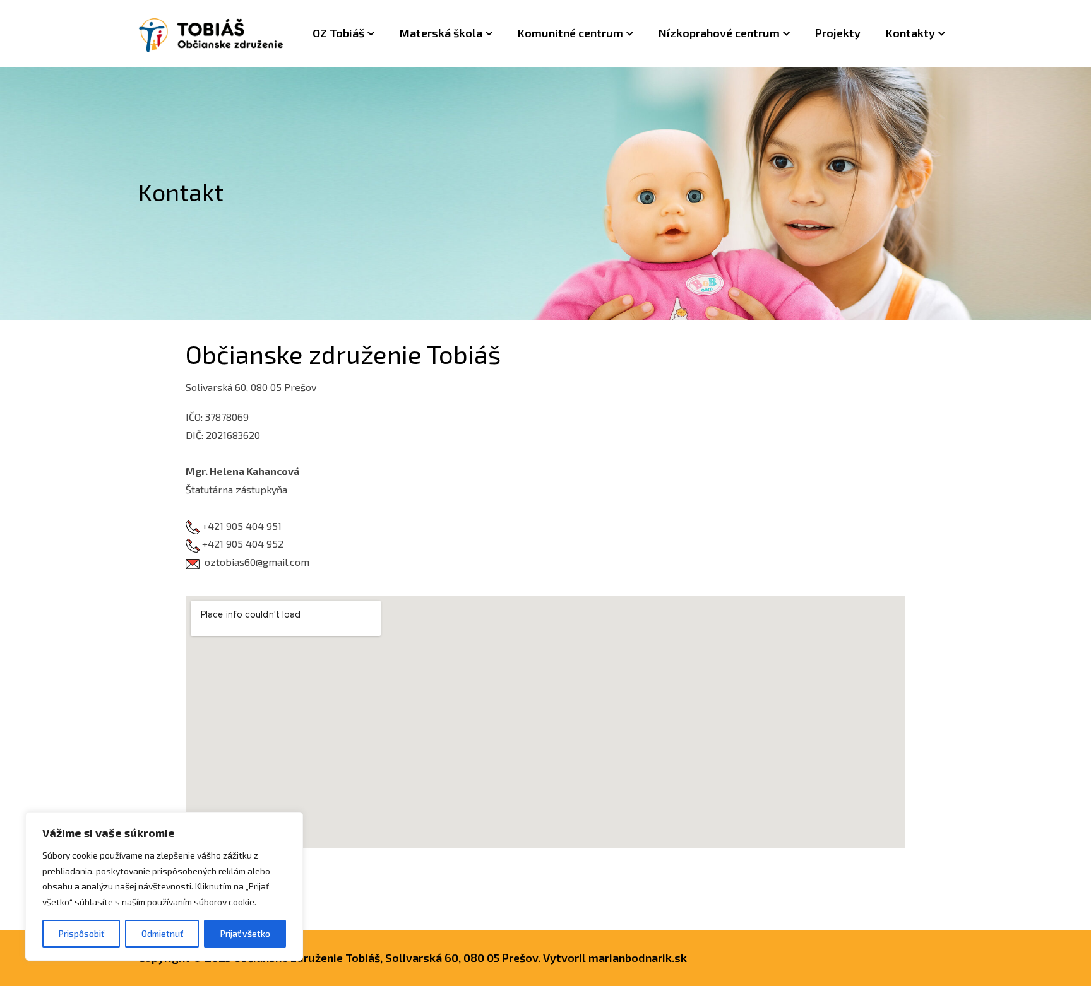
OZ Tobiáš (338, 33)
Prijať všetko (245, 933)
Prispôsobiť (81, 933)
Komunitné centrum (570, 33)
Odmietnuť (162, 933)
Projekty (838, 33)
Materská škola (441, 33)
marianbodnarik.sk (637, 958)
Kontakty (910, 33)
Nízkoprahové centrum (719, 33)
